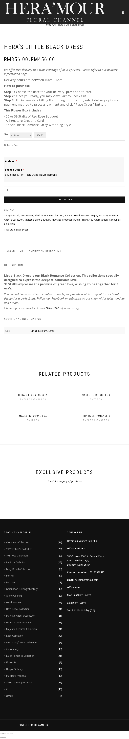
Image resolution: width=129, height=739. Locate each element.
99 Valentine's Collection (19, 549)
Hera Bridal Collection (18, 609)
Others (76, 219)
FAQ (47, 308)
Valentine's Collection (17, 542)
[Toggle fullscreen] (8, 733)
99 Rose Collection (16, 562)
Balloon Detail (14, 169)
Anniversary (27, 215)
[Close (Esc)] (1, 733)
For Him (10, 582)
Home (48, 24)
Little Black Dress (18, 229)
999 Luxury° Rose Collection (21, 642)
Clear (40, 135)
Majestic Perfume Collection (21, 629)
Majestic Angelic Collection (20, 615)
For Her (68, 215)
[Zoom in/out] (11, 733)
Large (51, 330)
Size (6, 134)
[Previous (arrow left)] (1, 737)
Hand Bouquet (82, 215)
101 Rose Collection (17, 555)
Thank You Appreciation (95, 219)
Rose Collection (14, 635)
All (54, 24)
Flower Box (12, 662)
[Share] (4, 733)
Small (34, 330)
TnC (57, 308)
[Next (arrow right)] (4, 737)
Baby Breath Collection (18, 569)
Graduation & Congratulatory (22, 588)
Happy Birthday (99, 215)
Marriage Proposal (62, 219)
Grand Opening (14, 595)
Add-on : (11, 161)
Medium (42, 330)
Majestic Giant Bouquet (37, 219)
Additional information (45, 250)
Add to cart (66, 200)
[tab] (15, 250)
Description (15, 250)
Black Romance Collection (49, 215)
